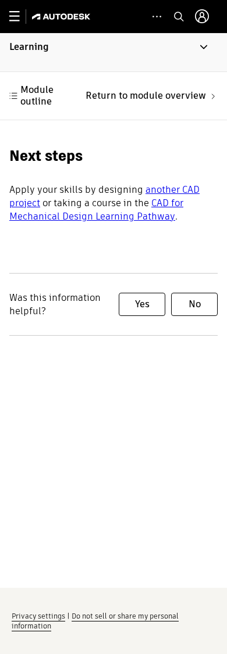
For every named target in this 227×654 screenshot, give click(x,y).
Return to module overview (146, 95)
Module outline (37, 95)
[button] (113, 52)
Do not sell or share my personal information (95, 621)
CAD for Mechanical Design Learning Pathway (96, 209)
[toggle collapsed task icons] (157, 16)
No (195, 304)
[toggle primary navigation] (20, 16)
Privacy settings (38, 616)
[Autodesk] (62, 16)
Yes (142, 304)
